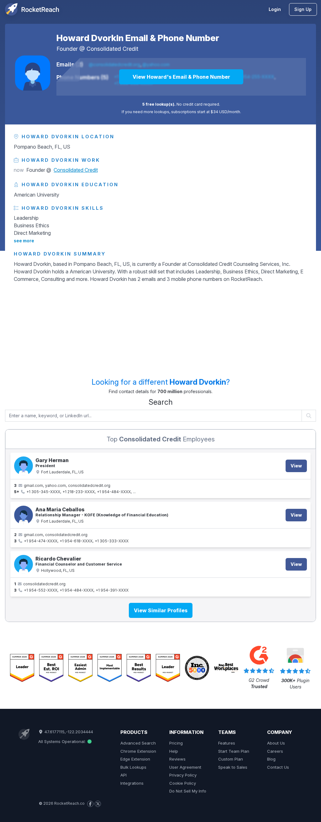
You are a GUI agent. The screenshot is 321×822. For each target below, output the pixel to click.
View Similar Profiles (160, 610)
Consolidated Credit (112, 48)
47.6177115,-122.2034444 (68, 731)
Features (226, 743)
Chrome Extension (138, 751)
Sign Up (303, 9)
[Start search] (309, 416)
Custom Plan (230, 758)
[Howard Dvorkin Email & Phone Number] (32, 73)
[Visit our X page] (98, 804)
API (123, 774)
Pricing (176, 743)
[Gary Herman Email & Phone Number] (23, 465)
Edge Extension (135, 758)
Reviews (177, 758)
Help (173, 751)
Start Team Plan (233, 751)
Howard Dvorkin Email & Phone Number (137, 38)
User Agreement (185, 767)
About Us (276, 743)
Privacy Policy (183, 774)
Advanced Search (138, 743)
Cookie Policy (182, 783)
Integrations (132, 783)
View (296, 465)
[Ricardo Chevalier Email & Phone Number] (23, 564)
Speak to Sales (232, 767)
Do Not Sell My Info (187, 790)
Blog (271, 758)
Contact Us (278, 767)
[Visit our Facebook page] (90, 804)
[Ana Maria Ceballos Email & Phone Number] (23, 515)
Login (275, 9)
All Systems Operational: (62, 741)
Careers (275, 751)
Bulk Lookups (133, 767)
